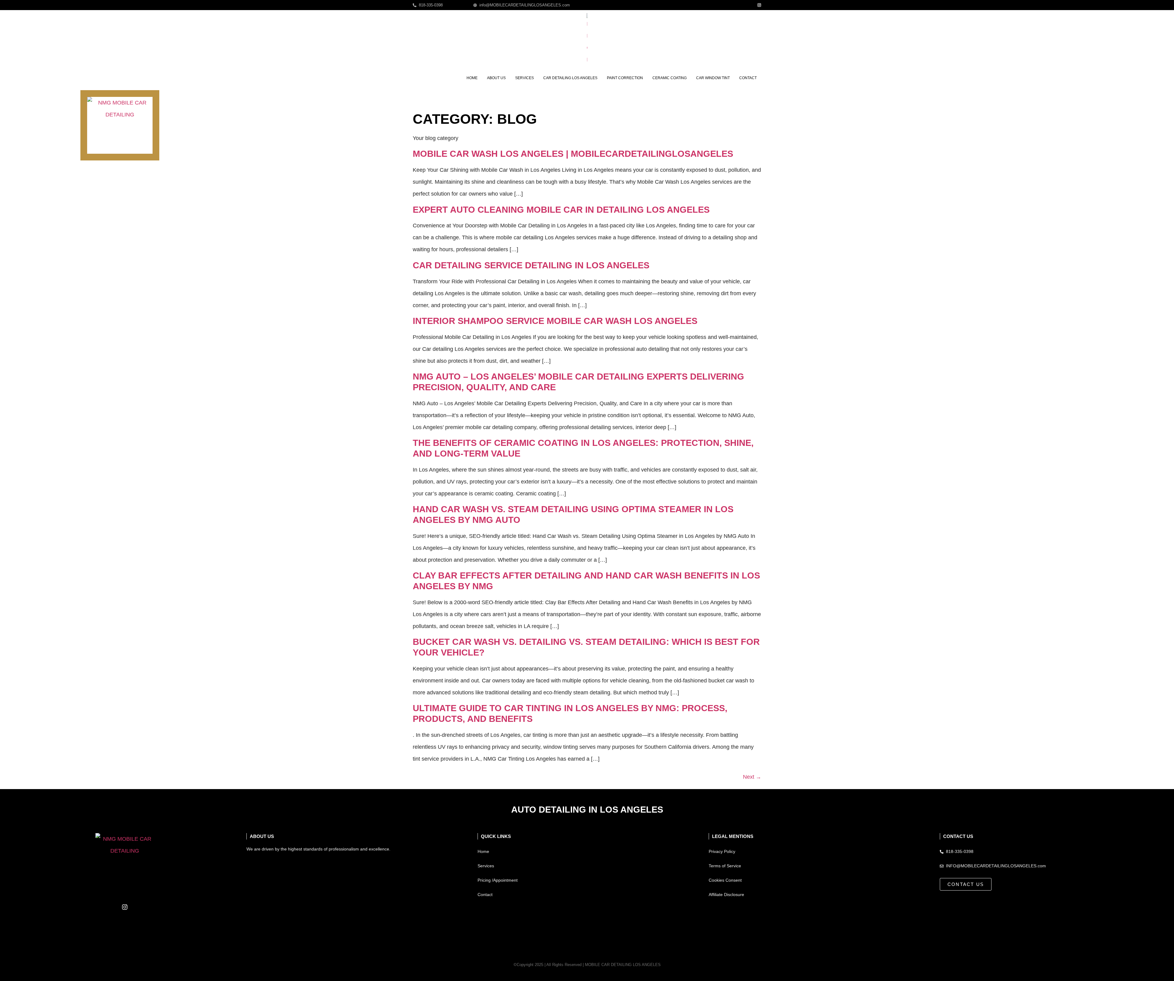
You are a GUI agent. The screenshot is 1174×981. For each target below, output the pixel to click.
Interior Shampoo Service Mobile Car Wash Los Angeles (555, 321)
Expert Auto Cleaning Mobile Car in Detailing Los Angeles (561, 210)
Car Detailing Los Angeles (570, 78)
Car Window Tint (713, 78)
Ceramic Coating (669, 78)
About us (496, 78)
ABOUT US (262, 836)
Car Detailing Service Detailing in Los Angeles (531, 265)
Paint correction (625, 78)
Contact (748, 78)
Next (752, 777)
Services (524, 78)
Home (472, 78)
